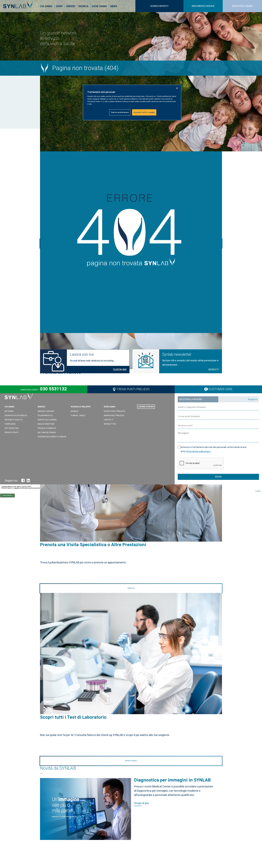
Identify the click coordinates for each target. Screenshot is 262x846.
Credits (257, 491)
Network (9, 411)
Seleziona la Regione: (190, 399)
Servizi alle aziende (47, 420)
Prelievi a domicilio (47, 428)
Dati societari (11, 428)
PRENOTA (131, 588)
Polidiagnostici (45, 415)
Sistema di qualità (14, 420)
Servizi (70, 6)
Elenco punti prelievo (114, 411)
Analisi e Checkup (46, 411)
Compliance (10, 424)
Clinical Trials (78, 415)
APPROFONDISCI (131, 761)
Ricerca (84, 6)
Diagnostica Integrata (16, 415)
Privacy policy (11, 432)
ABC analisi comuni (47, 432)
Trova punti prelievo (133, 389)
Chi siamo (46, 6)
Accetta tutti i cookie (144, 112)
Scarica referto (159, 6)
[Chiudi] (177, 88)
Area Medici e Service (203, 6)
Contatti (108, 420)
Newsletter (110, 424)
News (113, 6)
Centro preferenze (7, 495)
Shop (59, 6)
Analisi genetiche (46, 424)
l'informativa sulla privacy (198, 451)
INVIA (218, 476)
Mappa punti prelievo (114, 415)
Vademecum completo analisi (52, 437)
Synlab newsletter (176, 354)
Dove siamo (99, 6)
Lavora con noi (82, 354)
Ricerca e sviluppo (81, 407)
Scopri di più (141, 803)
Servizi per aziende (242, 6)
